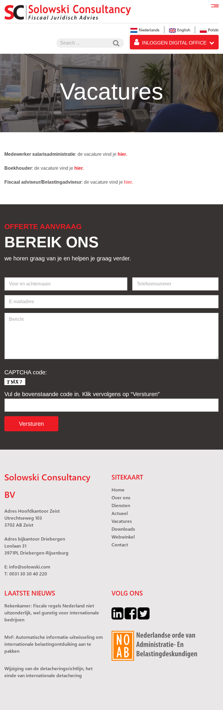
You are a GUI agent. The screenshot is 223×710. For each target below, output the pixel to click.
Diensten (121, 505)
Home (118, 490)
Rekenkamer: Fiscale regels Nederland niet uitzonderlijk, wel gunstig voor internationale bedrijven (51, 612)
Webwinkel (123, 537)
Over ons (121, 497)
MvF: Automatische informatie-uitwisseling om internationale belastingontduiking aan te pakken (53, 644)
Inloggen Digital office (174, 43)
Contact (120, 544)
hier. (79, 168)
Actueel (120, 513)
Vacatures (122, 521)
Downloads (123, 529)
